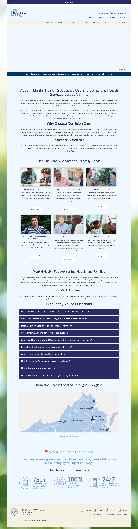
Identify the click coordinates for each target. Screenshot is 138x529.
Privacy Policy (97, 514)
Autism (60, 23)
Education (96, 23)
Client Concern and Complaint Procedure (116, 514)
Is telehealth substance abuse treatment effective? (46, 347)
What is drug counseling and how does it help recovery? (48, 354)
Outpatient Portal (121, 13)
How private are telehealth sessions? (39, 368)
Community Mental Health (77, 23)
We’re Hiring (69, 2)
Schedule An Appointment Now (68, 49)
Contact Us (123, 17)
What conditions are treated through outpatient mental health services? (56, 340)
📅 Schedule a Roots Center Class (69, 452)
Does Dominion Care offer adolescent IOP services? (46, 326)
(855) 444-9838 (102, 13)
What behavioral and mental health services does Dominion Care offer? (55, 312)
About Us (91, 17)
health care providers (91, 100)
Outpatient (123, 23)
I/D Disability (109, 23)
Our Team (102, 17)
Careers (112, 17)
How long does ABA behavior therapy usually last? (45, 361)
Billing (113, 13)
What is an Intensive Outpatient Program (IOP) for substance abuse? (54, 319)
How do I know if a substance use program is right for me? (49, 375)
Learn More (35, 209)
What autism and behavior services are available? (45, 333)
